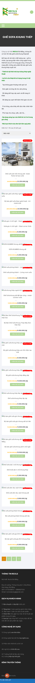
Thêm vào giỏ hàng (17, 185)
